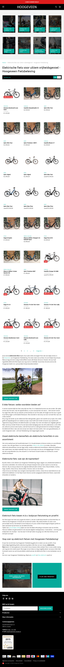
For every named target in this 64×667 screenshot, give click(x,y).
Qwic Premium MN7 (30, 271)
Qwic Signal (7, 174)
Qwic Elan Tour (48, 174)
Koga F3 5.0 (7, 304)
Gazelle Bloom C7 (49, 143)
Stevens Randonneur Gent (11, 338)
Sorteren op (7, 77)
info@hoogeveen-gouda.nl (13, 631)
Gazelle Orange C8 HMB (51, 271)
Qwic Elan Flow (28, 206)
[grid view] (55, 77)
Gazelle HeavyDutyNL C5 (31, 108)
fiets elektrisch (42, 555)
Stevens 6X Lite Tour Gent (52, 338)
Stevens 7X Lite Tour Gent (32, 304)
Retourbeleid (19, 661)
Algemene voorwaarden (8, 661)
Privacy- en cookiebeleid (39, 661)
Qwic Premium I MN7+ (30, 143)
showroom (7, 358)
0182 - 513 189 (12, 629)
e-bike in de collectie (38, 445)
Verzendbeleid (27, 661)
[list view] (59, 77)
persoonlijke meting (15, 527)
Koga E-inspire (8, 238)
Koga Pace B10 (48, 238)
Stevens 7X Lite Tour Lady (51, 304)
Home (4, 62)
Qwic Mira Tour (48, 108)
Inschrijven (45, 608)
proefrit (34, 555)
